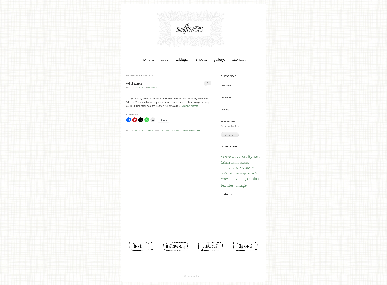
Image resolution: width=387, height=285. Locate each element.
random (254, 179)
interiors (244, 162)
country (225, 109)
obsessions (228, 168)
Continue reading (191, 106)
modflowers (152, 87)
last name (226, 97)
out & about (245, 168)
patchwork (226, 173)
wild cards (134, 83)
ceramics (237, 156)
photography (238, 173)
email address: (228, 121)
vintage (150, 130)
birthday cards (176, 130)
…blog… (182, 60)
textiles (227, 185)
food (232, 163)
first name (226, 85)
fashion (225, 162)
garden (236, 163)
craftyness (251, 156)
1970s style (165, 130)
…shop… (199, 60)
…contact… (240, 60)
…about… (165, 60)
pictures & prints (140, 130)
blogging (226, 156)
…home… (146, 60)
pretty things (238, 179)
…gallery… (219, 60)
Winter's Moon (194, 130)
